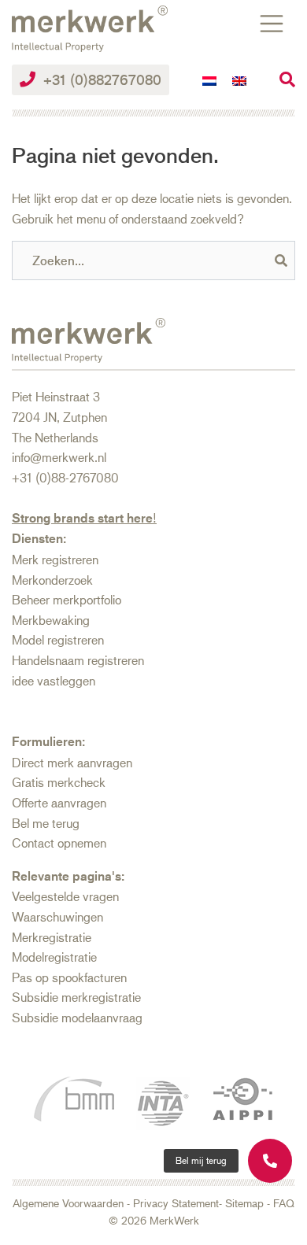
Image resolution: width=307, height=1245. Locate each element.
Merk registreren (55, 559)
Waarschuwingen (57, 916)
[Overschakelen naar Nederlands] (209, 80)
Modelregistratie (54, 956)
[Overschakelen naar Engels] (239, 80)
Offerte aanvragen (59, 802)
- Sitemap (241, 1203)
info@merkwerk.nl (59, 456)
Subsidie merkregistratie (76, 996)
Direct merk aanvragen (72, 762)
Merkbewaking (51, 619)
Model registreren (58, 639)
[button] (201, 1160)
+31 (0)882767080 (102, 79)
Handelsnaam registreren (78, 659)
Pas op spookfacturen (69, 977)
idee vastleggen (53, 680)
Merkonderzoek (52, 579)
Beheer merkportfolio (66, 599)
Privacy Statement (176, 1203)
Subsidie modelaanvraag (77, 1017)
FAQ (283, 1203)
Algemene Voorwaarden (68, 1203)
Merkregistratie (51, 936)
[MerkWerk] (90, 26)
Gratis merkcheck (58, 781)
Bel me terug (46, 822)
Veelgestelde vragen (65, 895)
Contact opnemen (59, 842)
